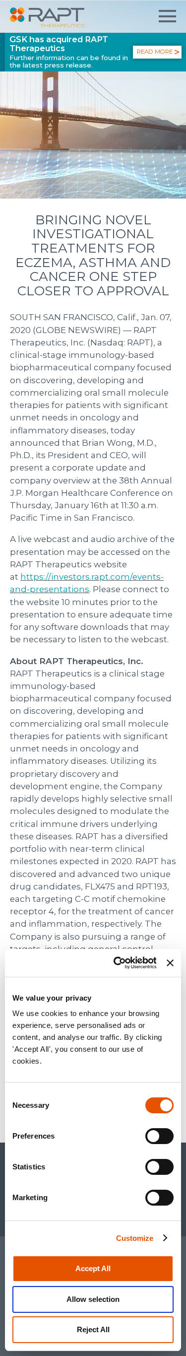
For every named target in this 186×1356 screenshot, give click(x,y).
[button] (167, 16)
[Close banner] (170, 962)
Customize (135, 1238)
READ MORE (155, 51)
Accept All (93, 1268)
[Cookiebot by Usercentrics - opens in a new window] (117, 962)
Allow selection (93, 1299)
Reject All (93, 1329)
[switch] (159, 1136)
